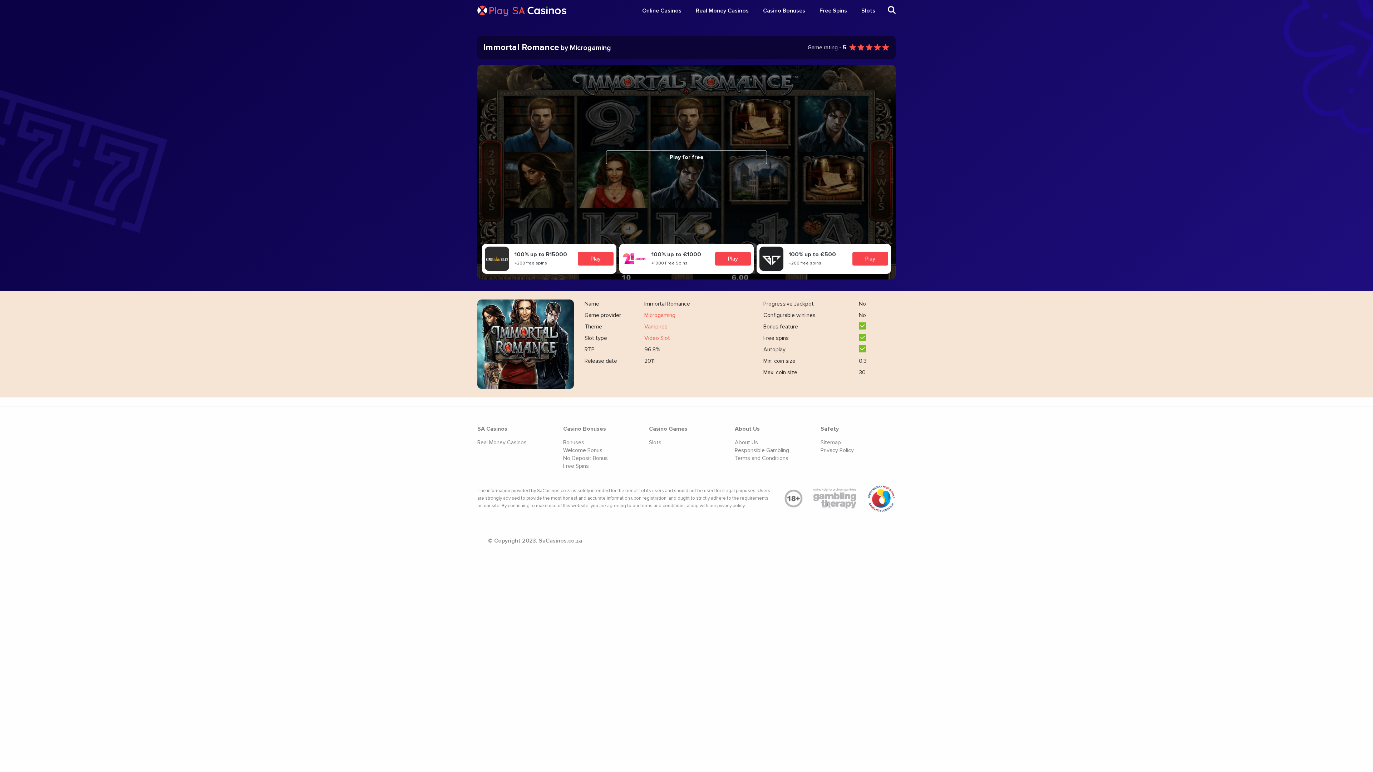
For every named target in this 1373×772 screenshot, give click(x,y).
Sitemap (831, 442)
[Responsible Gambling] (881, 498)
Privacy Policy (837, 450)
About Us (746, 442)
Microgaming (659, 315)
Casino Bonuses (784, 10)
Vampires (656, 326)
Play (596, 258)
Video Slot (657, 338)
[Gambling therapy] (834, 498)
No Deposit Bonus (585, 458)
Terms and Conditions (761, 458)
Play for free (687, 157)
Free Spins (833, 10)
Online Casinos (661, 10)
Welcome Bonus (582, 450)
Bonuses (573, 442)
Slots (868, 10)
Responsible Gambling (762, 450)
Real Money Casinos (722, 10)
